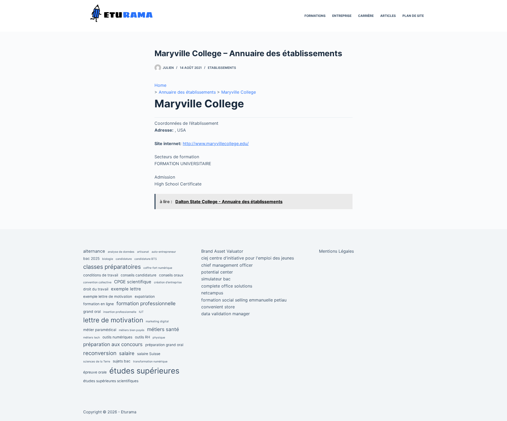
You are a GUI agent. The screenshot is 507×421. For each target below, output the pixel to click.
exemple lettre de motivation (107, 296)
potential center (217, 272)
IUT (141, 312)
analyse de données (121, 251)
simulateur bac (216, 278)
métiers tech (91, 337)
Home (160, 85)
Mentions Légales (336, 251)
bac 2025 (91, 258)
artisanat (143, 251)
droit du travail (95, 289)
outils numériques (117, 337)
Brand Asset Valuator (222, 251)
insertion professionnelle (119, 312)
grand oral (92, 311)
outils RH (142, 337)
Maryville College (238, 92)
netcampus (212, 292)
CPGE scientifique (132, 281)
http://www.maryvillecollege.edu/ (216, 143)
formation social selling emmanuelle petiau (244, 300)
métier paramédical (99, 330)
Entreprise (341, 16)
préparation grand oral (164, 345)
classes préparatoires (112, 266)
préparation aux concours (113, 344)
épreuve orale (95, 372)
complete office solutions (226, 286)
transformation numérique (150, 361)
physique (159, 337)
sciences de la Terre (96, 361)
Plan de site (413, 16)
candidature (124, 259)
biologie (107, 259)
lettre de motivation (113, 320)
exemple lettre (126, 288)
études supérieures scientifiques (110, 381)
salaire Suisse (148, 354)
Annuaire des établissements (187, 92)
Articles (388, 16)
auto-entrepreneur (164, 251)
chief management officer (227, 265)
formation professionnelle (146, 303)
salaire (126, 353)
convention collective (97, 282)
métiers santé (163, 329)
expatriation (145, 296)
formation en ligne (98, 304)
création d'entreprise (168, 282)
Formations (315, 16)
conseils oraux (171, 275)
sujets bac (121, 361)
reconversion (99, 353)
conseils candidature (138, 275)
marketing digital (157, 321)
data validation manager (225, 313)
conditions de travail (100, 275)
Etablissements (222, 68)
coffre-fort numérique (157, 268)
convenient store (218, 306)
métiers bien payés (131, 330)
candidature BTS (145, 259)
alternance (94, 251)
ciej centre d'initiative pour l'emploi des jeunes (247, 258)
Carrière (366, 16)
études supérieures (144, 370)
